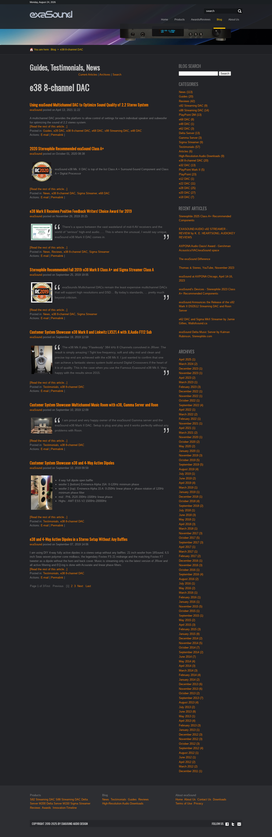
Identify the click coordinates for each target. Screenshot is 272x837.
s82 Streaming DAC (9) (193, 105)
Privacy (198, 803)
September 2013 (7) (191, 698)
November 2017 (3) (190, 533)
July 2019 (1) (187, 473)
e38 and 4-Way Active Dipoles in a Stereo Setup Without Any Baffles (78, 539)
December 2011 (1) (190, 771)
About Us (190, 799)
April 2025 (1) (187, 359)
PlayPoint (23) (187, 174)
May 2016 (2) (187, 588)
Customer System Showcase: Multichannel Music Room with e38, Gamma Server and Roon (94, 404)
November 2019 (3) (190, 455)
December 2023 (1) (190, 368)
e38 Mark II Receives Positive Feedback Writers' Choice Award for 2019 (81, 211)
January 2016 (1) (189, 601)
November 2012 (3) (190, 739)
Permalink (57, 134)
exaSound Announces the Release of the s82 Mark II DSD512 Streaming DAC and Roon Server (206, 306)
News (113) (186, 92)
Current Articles (87, 74)
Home (179, 799)
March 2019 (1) (188, 487)
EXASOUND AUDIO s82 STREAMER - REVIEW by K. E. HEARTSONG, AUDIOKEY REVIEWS (207, 233)
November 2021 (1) (190, 423)
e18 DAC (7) (186, 197)
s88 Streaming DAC (117, 130)
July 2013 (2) (187, 707)
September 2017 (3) (191, 542)
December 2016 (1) (190, 560)
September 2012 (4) (191, 748)
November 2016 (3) (190, 565)
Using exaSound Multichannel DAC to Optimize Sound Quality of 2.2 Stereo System (89, 104)
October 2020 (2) (189, 441)
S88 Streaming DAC (68, 799)
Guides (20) (186, 96)
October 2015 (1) (189, 611)
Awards (46, 807)
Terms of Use (184, 803)
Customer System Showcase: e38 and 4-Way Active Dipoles (72, 463)
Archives (104, 74)
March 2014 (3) (188, 670)
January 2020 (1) (189, 451)
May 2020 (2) (187, 446)
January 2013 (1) (189, 729)
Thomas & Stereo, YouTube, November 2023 (206, 267)
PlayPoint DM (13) (190, 114)
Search (239, 11)
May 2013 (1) (187, 716)
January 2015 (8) (189, 634)
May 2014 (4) (187, 661)
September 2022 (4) (191, 405)
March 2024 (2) (188, 364)
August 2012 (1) (188, 752)
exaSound (36, 109)
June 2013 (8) (187, 711)
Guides (47, 130)
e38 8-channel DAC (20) (193, 160)
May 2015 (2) (187, 620)
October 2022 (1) (189, 400)
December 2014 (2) (190, 638)
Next (80, 586)
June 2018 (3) (187, 515)
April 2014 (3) (187, 665)
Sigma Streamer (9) (191, 142)
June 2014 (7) (187, 656)
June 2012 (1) (187, 757)
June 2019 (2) (187, 478)
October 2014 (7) (189, 647)
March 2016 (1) (188, 592)
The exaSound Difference (194, 259)
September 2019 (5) (191, 464)
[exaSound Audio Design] (51, 14)
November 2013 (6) (190, 688)
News (46, 193)
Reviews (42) (187, 101)
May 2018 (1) (187, 519)
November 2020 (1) (190, 437)
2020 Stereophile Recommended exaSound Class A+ (67, 148)
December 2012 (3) (190, 734)
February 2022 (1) (190, 418)
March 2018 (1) (188, 528)
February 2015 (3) (190, 629)
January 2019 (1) (189, 492)
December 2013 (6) (190, 684)
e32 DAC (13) (187, 165)
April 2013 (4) (187, 720)
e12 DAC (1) (186, 178)
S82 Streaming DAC (42, 799)
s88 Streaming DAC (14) (194, 110)
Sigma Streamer (87, 193)
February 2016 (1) (190, 597)
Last (88, 586)
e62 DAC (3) (186, 128)
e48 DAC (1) (186, 124)
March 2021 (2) (188, 432)
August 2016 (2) (188, 579)
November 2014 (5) (190, 643)
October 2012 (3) (189, 743)
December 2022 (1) (190, 391)
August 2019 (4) (188, 469)
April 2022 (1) (187, 409)
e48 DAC (136, 130)
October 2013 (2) (189, 693)
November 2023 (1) (190, 373)
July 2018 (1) (187, 510)
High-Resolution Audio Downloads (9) (201, 156)
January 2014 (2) (189, 679)
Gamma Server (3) (190, 137)
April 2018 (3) (187, 524)
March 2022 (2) (188, 414)
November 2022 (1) (190, 396)
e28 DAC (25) (187, 188)
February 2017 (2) (190, 556)
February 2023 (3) (190, 387)
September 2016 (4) (191, 574)
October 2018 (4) (189, 501)
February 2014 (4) (190, 675)
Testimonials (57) (189, 147)
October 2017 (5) (189, 537)
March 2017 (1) (188, 551)
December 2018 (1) (190, 496)
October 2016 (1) (189, 569)
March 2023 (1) (188, 382)
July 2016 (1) (187, 583)
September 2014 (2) (191, 652)
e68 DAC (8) (186, 119)
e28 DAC (59, 130)
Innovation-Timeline (65, 807)
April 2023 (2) (187, 377)
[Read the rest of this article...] (48, 126)
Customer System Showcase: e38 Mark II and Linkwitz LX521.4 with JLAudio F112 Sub (91, 332)
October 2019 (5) (189, 460)
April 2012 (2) (187, 762)
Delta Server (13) (189, 133)
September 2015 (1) (191, 615)
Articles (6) (185, 151)
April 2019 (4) (187, 482)
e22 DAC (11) (187, 183)
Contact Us (204, 799)
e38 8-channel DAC (78, 130)
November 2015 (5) (190, 606)
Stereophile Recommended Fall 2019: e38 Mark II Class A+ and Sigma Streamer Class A (92, 269)
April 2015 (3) (187, 624)
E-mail (45, 134)
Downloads (219, 799)
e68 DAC (97, 130)
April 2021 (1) (187, 428)
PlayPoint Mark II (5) (191, 169)
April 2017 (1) (187, 546)
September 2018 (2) (191, 505)
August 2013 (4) (188, 702)
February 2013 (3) (190, 725)
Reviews (57, 251)
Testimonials (51, 387)
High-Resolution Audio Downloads (122, 803)
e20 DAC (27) (187, 192)
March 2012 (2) (188, 766)
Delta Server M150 (58, 803)
